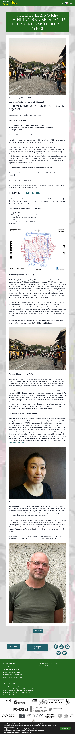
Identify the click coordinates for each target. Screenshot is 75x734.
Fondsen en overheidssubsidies (48, 663)
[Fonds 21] (21, 709)
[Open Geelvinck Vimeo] (58, 653)
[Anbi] (22, 716)
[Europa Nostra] (72, 716)
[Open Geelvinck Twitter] (64, 653)
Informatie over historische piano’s (13, 674)
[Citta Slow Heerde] (66, 716)
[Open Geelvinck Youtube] (61, 646)
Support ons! (13, 647)
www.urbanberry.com (16, 443)
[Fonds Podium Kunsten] (33, 701)
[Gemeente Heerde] (55, 709)
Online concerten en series (11, 669)
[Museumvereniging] (9, 716)
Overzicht (38, 631)
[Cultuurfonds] (20, 701)
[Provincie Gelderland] (51, 701)
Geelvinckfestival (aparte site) (12, 672)
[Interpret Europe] (37, 721)
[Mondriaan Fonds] (8, 701)
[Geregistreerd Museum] (29, 716)
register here (33, 193)
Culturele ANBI (43, 666)
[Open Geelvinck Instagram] (67, 646)
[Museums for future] (60, 716)
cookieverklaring (26, 732)
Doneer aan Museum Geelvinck (12, 677)
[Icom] (38, 716)
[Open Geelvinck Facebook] (56, 646)
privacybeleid (16, 732)
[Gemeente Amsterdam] (38, 709)
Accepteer (65, 728)
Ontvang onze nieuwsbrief (37, 648)
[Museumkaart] (50, 716)
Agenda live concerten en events (13, 667)
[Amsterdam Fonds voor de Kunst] (67, 701)
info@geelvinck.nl (8, 694)
